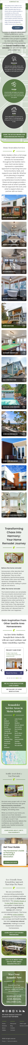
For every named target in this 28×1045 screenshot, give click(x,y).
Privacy (4, 1041)
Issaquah (7, 741)
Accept (17, 27)
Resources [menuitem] (13, 1023)
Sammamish (19, 739)
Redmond (18, 735)
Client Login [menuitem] (23, 1023)
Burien (6, 727)
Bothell (6, 725)
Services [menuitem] (4, 1026)
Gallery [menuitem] (4, 1030)
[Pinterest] (10, 1011)
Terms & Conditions (12, 1041)
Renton (17, 737)
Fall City (6, 737)
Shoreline (18, 743)
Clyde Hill (7, 731)
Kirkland (6, 747)
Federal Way (8, 739)
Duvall (6, 735)
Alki (5, 719)
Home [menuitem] (3, 1023)
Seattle (17, 741)
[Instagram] (7, 1011)
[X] (17, 1011)
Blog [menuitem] (11, 1026)
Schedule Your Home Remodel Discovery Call (14, 999)
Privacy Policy (19, 24)
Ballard (6, 721)
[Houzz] (23, 1011)
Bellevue (7, 723)
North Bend (18, 733)
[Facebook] (3, 1011)
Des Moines (8, 733)
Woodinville (18, 745)
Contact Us (14, 2)
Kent (5, 745)
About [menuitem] (4, 1028)
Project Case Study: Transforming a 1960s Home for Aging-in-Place (16, 654)
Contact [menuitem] (12, 1030)
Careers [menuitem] (12, 1028)
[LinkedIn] (20, 1011)
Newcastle (18, 727)
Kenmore (7, 743)
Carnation (7, 729)
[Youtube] (13, 1011)
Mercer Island (19, 725)
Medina (17, 723)
